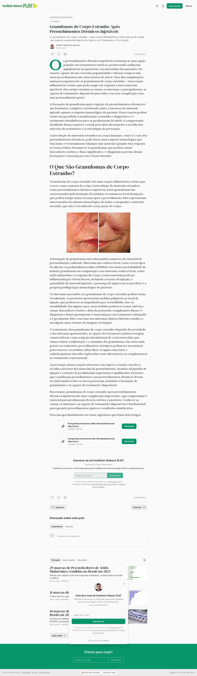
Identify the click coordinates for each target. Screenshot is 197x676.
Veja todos (57, 635)
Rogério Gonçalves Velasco (68, 45)
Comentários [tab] (57, 526)
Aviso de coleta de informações (103, 630)
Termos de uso (114, 627)
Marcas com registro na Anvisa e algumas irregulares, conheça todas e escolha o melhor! (86, 576)
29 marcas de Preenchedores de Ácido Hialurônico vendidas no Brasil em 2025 (80, 569)
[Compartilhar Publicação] (163, 6)
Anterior (60, 507)
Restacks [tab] (69, 526)
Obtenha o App (109, 672)
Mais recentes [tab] (69, 560)
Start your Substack (92, 672)
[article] (98, 576)
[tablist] (62, 526)
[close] (124, 584)
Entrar (189, 6)
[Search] (157, 6)
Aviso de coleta (44, 672)
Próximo (137, 507)
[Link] (46, 170)
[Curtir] (52, 54)
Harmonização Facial (61, 17)
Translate (56, 21)
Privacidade (26, 672)
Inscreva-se (174, 6)
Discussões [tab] (82, 560)
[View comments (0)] (59, 54)
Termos (34, 672)
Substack (172, 672)
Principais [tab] (55, 560)
